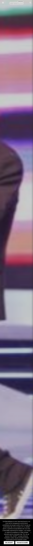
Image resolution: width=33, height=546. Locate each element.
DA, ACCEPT (9, 542)
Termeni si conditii (22, 542)
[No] (31, 533)
